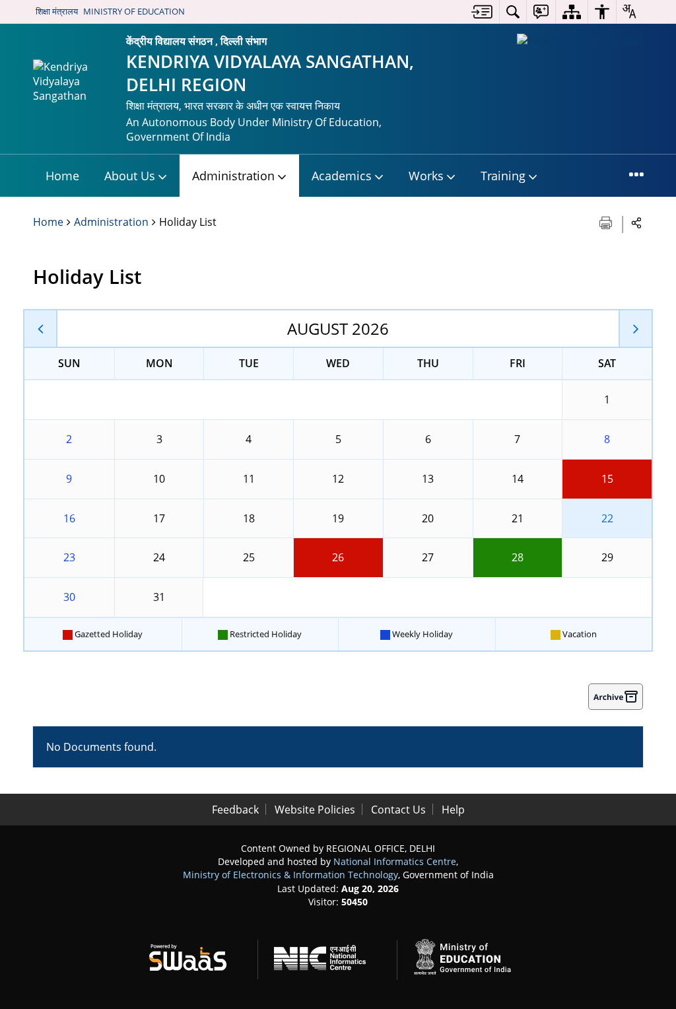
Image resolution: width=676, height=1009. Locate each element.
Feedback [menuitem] (235, 809)
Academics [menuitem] (342, 176)
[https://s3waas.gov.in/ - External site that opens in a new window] (195, 955)
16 (69, 518)
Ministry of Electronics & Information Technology (290, 874)
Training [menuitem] (503, 176)
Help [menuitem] (453, 809)
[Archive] (615, 696)
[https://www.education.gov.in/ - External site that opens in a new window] (470, 955)
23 (69, 557)
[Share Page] (636, 222)
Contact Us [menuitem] (398, 809)
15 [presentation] (607, 478)
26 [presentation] (338, 557)
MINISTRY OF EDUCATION (134, 11)
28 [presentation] (518, 557)
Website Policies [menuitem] (315, 809)
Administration (111, 222)
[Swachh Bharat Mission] (580, 41)
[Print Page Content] (607, 221)
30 (69, 597)
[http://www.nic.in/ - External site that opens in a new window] (327, 955)
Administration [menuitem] (233, 176)
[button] (40, 328)
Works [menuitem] (426, 176)
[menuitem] (482, 11)
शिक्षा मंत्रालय (57, 11)
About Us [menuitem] (129, 176)
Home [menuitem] (62, 176)
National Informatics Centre (394, 861)
